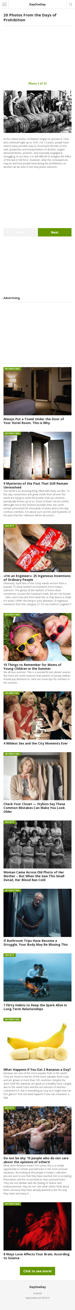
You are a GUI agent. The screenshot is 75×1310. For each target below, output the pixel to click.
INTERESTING (12, 368)
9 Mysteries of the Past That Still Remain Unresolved (35, 485)
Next (55, 232)
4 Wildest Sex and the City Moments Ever (35, 743)
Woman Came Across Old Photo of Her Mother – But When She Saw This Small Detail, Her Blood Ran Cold (33, 876)
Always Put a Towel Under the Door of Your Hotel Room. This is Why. (33, 421)
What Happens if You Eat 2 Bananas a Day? (37, 1069)
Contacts (37, 1293)
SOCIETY (9, 525)
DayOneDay (37, 4)
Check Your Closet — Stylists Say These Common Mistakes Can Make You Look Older (34, 808)
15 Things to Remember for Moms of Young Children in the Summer (32, 667)
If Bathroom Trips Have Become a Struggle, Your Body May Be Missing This (35, 943)
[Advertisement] (37, 53)
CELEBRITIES (11, 693)
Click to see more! (37, 1271)
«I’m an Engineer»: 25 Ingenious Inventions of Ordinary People (36, 578)
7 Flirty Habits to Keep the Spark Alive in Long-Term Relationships (35, 1007)
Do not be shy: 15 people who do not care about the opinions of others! (36, 1160)
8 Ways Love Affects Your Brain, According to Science (36, 1256)
